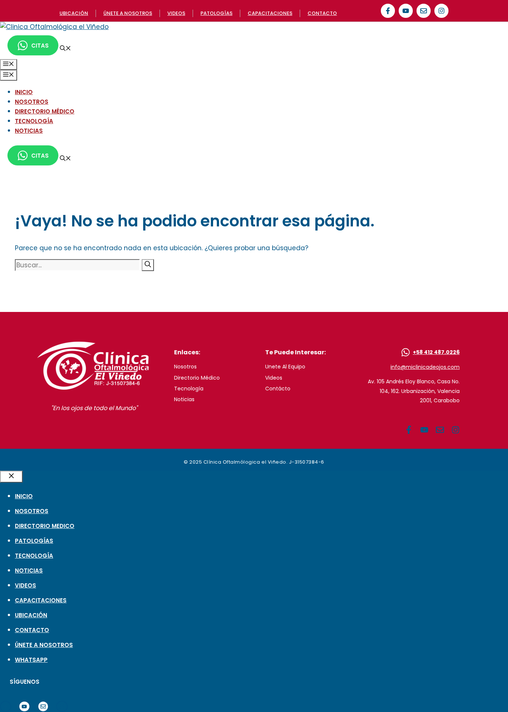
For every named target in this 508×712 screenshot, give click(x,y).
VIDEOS (25, 585)
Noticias (184, 399)
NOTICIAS (29, 131)
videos (176, 13)
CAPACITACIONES (41, 600)
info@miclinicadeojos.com (425, 367)
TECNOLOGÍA (34, 121)
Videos (273, 377)
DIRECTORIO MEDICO (44, 526)
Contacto (322, 13)
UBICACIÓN (31, 615)
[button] (65, 49)
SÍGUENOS (24, 682)
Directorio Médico (197, 377)
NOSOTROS (31, 102)
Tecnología (188, 388)
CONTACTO (32, 630)
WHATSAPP (31, 660)
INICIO (24, 92)
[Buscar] (148, 265)
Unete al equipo (285, 366)
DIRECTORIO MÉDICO (44, 111)
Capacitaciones (270, 13)
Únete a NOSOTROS (127, 13)
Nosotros (185, 366)
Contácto (277, 388)
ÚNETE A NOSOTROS (44, 645)
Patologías (216, 13)
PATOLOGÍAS (34, 541)
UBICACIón (74, 13)
